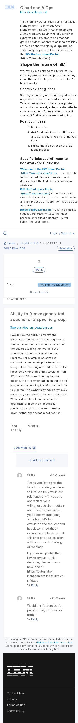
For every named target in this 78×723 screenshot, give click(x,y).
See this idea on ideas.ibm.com (31, 327)
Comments (24, 447)
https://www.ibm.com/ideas (39, 173)
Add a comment (44, 460)
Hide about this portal (33, 12)
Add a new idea (14, 248)
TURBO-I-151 (29, 243)
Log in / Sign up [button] (61, 233)
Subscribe (65, 248)
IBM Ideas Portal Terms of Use (53, 642)
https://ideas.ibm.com (35, 193)
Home (11, 243)
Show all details (39, 292)
